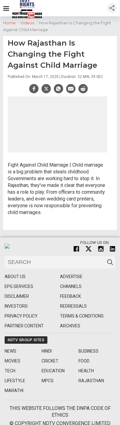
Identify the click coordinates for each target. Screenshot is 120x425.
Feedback (70, 296)
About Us (15, 276)
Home (11, 22)
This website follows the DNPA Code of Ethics (60, 411)
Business (88, 351)
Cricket (50, 360)
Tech (10, 370)
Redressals (73, 306)
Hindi (47, 351)
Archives (70, 325)
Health (86, 370)
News (10, 351)
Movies (12, 360)
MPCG (48, 380)
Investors (16, 306)
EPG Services (19, 286)
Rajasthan (91, 380)
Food (84, 360)
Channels (71, 286)
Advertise (71, 276)
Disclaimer (17, 296)
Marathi (14, 390)
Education (53, 370)
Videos (28, 22)
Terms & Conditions (82, 316)
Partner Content (24, 325)
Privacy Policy (21, 316)
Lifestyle (15, 380)
